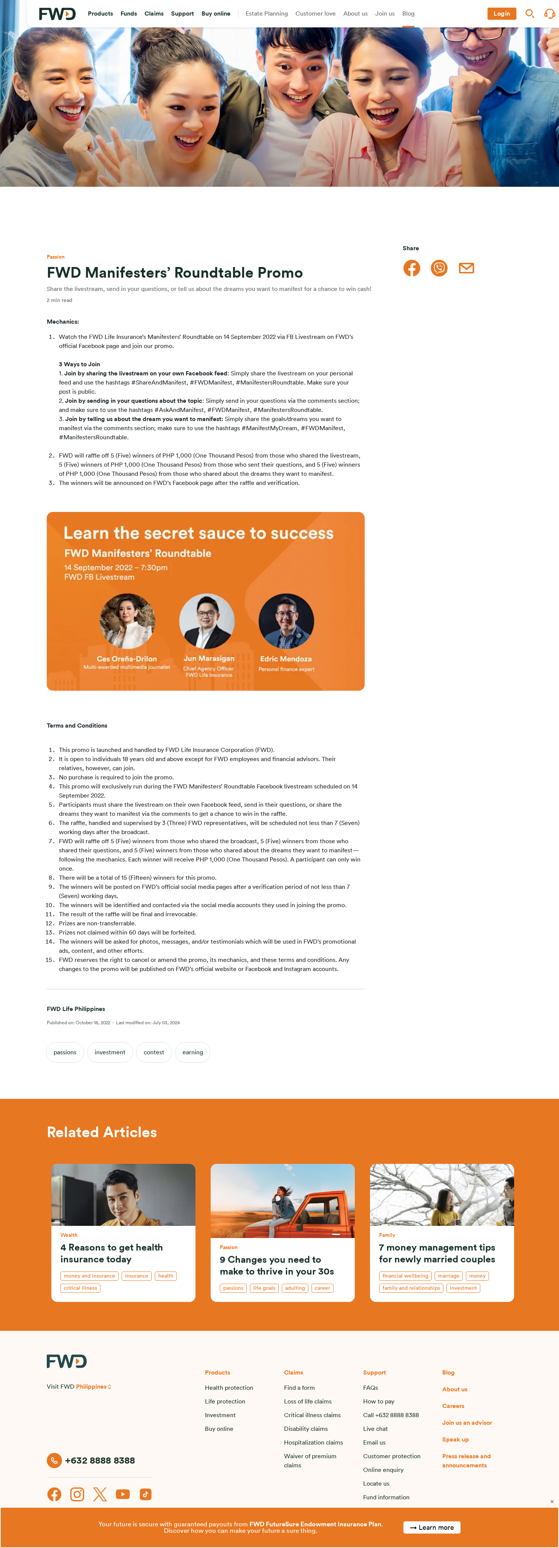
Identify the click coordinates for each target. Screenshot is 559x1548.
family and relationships (411, 1288)
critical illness (80, 1288)
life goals (264, 1288)
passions (65, 1052)
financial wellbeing (405, 1276)
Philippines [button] (91, 1387)
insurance (136, 1276)
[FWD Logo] (57, 14)
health (165, 1276)
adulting (295, 1288)
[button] (100, 13)
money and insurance (89, 1276)
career (322, 1288)
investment (110, 1052)
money (477, 1276)
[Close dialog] (552, 1502)
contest (154, 1052)
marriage (448, 1276)
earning (193, 1052)
